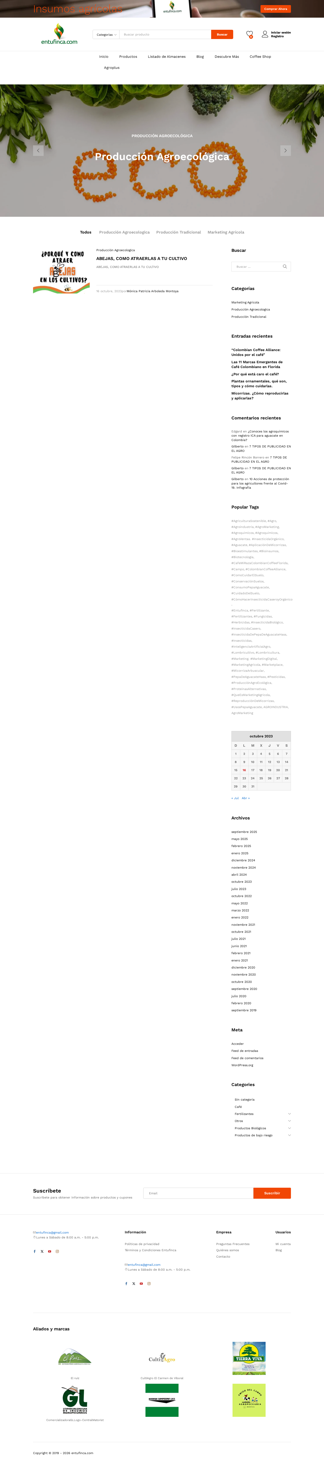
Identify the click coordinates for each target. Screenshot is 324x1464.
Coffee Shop (260, 56)
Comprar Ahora (275, 9)
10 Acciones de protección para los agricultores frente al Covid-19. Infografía (260, 483)
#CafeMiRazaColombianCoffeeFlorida (259, 563)
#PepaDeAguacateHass (248, 677)
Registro (277, 36)
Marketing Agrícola (226, 232)
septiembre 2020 (244, 989)
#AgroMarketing (267, 527)
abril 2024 (239, 874)
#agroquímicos (266, 533)
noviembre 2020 (243, 974)
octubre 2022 (241, 896)
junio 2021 (239, 946)
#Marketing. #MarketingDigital (254, 658)
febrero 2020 (241, 1003)
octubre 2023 (241, 881)
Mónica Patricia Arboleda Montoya (153, 291)
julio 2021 (238, 938)
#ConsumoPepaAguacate (250, 587)
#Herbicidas (240, 622)
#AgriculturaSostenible (248, 521)
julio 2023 (238, 889)
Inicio (103, 56)
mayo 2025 (239, 839)
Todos (85, 232)
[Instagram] (57, 1252)
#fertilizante (259, 610)
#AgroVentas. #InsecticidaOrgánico (257, 539)
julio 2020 (238, 996)
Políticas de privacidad (142, 1244)
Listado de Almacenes (167, 56)
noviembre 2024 (243, 867)
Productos (128, 56)
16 (244, 770)
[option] (162, 150)
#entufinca (239, 610)
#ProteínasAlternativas (248, 689)
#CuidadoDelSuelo (245, 593)
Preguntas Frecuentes (233, 1244)
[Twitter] (42, 1251)
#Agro (272, 521)
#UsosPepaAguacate (246, 707)
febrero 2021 (240, 953)
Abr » (246, 798)
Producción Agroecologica (124, 232)
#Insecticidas (241, 640)
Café (238, 1107)
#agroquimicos (242, 533)
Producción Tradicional (178, 232)
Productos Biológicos (250, 1128)
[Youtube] (49, 1251)
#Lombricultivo (242, 652)
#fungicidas (263, 616)
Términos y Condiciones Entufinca (150, 1250)
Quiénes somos (227, 1250)
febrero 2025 (241, 846)
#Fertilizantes (241, 616)
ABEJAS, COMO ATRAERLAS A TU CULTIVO (141, 258)
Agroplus (111, 67)
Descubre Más (227, 56)
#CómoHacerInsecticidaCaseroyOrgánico (261, 599)
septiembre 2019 (244, 1010)
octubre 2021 (241, 931)
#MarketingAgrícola (245, 664)
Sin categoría (245, 1099)
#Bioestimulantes (244, 551)
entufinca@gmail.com (52, 1232)
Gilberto (237, 446)
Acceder (237, 1043)
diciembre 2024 (243, 860)
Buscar (222, 34)
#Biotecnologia (242, 557)
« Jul (235, 798)
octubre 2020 (241, 981)
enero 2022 (239, 917)
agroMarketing (242, 713)
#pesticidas (276, 677)
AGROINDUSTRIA (275, 707)
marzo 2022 (240, 910)
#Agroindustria (242, 527)
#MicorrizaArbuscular (247, 670)
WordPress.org (242, 1065)
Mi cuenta (283, 1244)
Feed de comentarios (247, 1058)
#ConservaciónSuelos (247, 581)
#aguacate (239, 545)
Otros (239, 1121)
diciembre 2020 (243, 967)
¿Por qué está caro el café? (255, 374)
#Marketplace (272, 664)
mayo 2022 (239, 903)
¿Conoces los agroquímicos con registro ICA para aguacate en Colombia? (260, 436)
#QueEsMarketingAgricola (250, 695)
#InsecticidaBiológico (267, 622)
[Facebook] (34, 1251)
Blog (200, 56)
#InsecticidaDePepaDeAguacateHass (258, 634)
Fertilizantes (244, 1114)
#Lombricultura (267, 652)
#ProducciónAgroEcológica (251, 682)
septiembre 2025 (244, 832)
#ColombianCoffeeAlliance (265, 569)
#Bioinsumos (268, 551)
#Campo (237, 569)
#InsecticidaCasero (245, 628)
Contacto (223, 1256)
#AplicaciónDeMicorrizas (267, 545)
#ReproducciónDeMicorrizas (252, 701)
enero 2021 (239, 960)
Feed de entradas (244, 1051)
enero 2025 (239, 853)
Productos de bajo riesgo (253, 1135)
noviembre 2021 (243, 924)
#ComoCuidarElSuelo (247, 575)
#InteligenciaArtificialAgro (250, 646)
